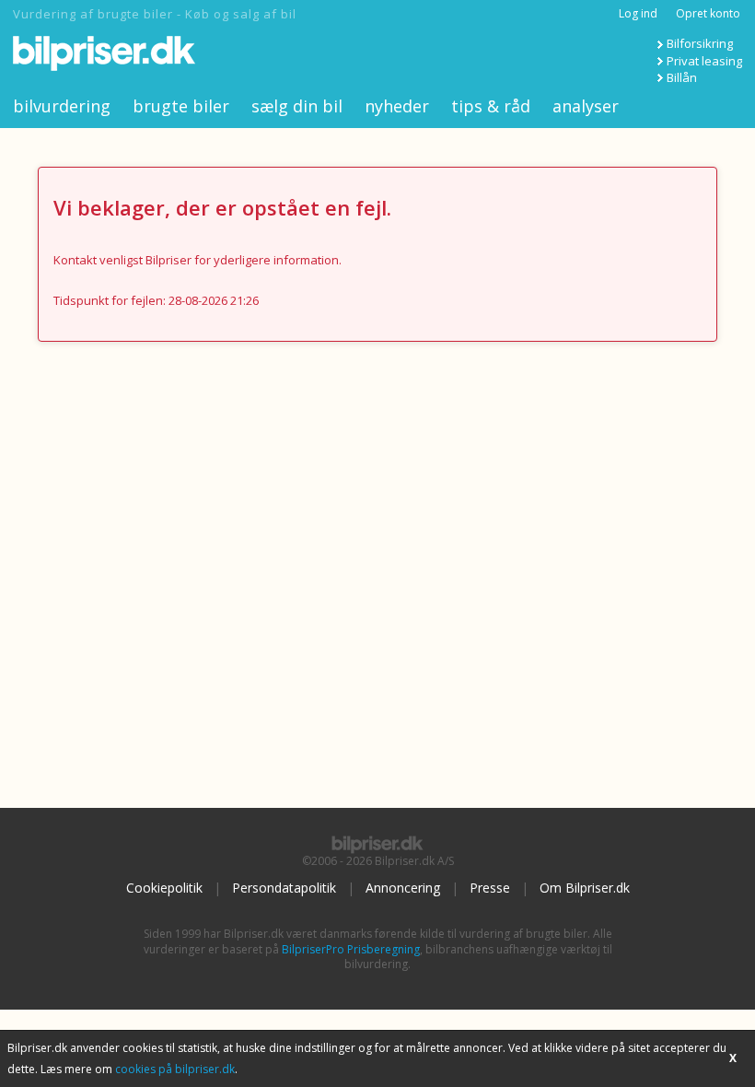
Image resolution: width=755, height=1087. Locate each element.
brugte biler (181, 106)
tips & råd (490, 106)
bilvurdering (61, 106)
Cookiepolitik (164, 887)
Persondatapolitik (284, 887)
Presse (490, 887)
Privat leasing (704, 61)
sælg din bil (297, 106)
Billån (682, 77)
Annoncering (403, 887)
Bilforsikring (700, 43)
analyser (585, 106)
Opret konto (708, 13)
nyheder (397, 106)
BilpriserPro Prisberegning (351, 949)
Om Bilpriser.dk (585, 887)
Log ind (638, 13)
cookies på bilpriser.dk (175, 1069)
